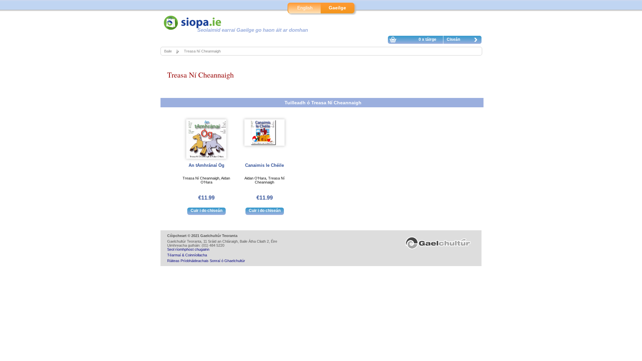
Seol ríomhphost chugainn (188, 249)
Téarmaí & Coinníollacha (187, 255)
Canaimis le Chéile (264, 165)
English (305, 7)
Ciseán (453, 39)
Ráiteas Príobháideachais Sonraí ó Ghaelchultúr (206, 261)
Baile (168, 51)
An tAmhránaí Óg (206, 165)
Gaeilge (337, 7)
